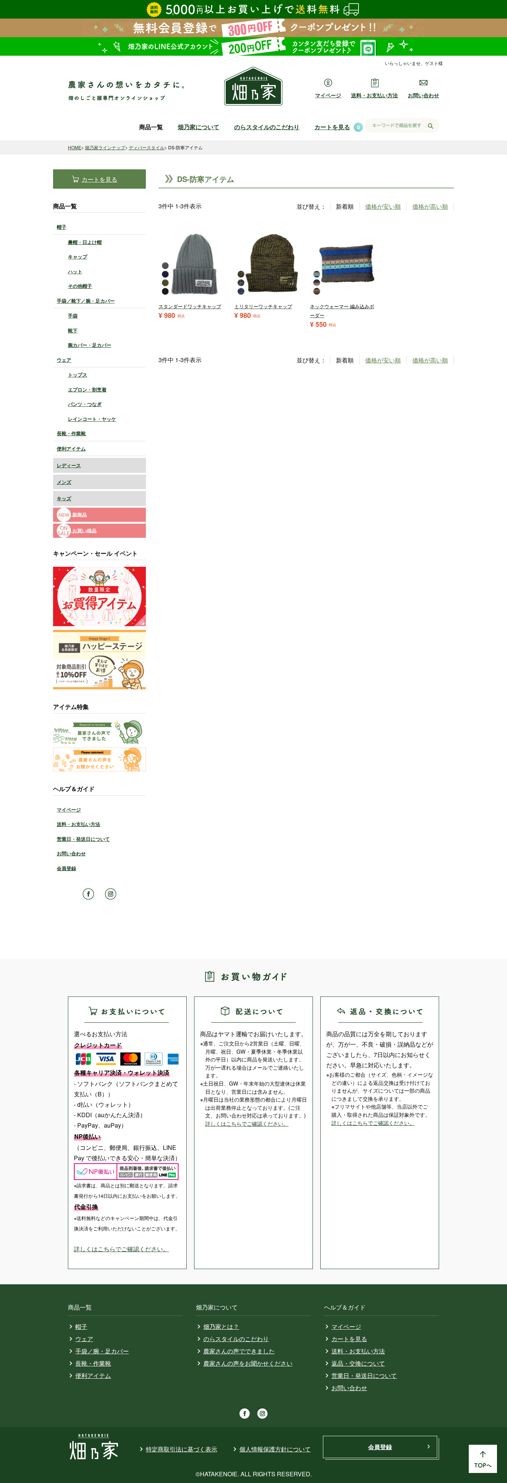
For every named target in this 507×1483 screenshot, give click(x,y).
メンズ (64, 481)
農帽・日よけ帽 (85, 241)
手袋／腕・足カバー (102, 1351)
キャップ (77, 256)
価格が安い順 (383, 206)
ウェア (64, 359)
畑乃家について (198, 127)
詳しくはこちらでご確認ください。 (121, 1249)
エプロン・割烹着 (87, 389)
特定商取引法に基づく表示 (181, 1449)
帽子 (61, 226)
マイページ (328, 95)
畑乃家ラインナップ (105, 147)
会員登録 (66, 868)
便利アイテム (71, 448)
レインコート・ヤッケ (92, 418)
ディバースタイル (146, 147)
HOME (74, 147)
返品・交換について (358, 1363)
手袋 (73, 315)
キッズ (64, 498)
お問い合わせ (423, 95)
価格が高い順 (430, 206)
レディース (69, 465)
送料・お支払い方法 (374, 95)
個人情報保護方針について (275, 1449)
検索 (431, 126)
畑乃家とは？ (221, 1326)
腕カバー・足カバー (89, 344)
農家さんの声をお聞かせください (247, 1363)
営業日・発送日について (83, 838)
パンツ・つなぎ (85, 403)
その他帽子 (80, 285)
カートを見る (332, 127)
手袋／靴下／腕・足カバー (86, 300)
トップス (77, 374)
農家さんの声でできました (239, 1351)
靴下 (73, 330)
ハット (75, 271)
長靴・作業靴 (71, 433)
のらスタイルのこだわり (267, 127)
